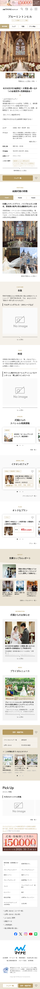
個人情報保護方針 (12, 960)
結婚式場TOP (21, 826)
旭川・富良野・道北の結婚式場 (14, 828)
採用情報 (30, 960)
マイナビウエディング (9, 826)
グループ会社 (22, 960)
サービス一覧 (13, 958)
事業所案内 (22, 958)
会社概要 (5, 958)
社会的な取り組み (32, 958)
